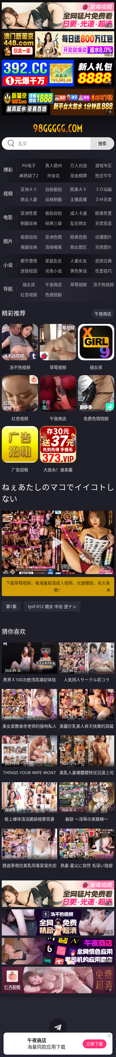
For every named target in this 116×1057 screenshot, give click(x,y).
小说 (8, 265)
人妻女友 (78, 261)
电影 (8, 217)
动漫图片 (103, 237)
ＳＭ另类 (103, 199)
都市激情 (29, 261)
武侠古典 (103, 261)
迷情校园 (29, 271)
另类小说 (53, 271)
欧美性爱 (103, 213)
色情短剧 (53, 294)
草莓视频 (78, 284)
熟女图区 (78, 247)
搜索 (102, 143)
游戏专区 (103, 165)
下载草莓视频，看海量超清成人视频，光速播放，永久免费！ (58, 586)
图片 (8, 241)
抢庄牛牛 (103, 175)
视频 (8, 193)
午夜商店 (53, 284)
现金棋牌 (78, 175)
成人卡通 (78, 213)
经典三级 (53, 223)
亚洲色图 (53, 237)
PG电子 (29, 165)
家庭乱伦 (53, 261)
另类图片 (103, 247)
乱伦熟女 (78, 223)
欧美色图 (78, 237)
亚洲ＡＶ (29, 189)
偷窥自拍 (29, 237)
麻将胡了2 (28, 175)
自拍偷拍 (53, 189)
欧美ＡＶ (78, 189)
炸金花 (53, 175)
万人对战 (78, 165)
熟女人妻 (29, 199)
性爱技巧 (103, 271)
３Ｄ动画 (103, 189)
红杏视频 (29, 294)
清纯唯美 (53, 247)
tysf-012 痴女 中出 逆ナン (52, 606)
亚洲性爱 (29, 213)
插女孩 (29, 284)
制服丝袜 (29, 223)
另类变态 (103, 223)
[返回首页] (108, 1045)
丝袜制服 (53, 199)
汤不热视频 (103, 284)
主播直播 (78, 199)
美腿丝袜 (29, 247)
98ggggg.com (58, 128)
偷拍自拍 (53, 213)
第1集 (11, 606)
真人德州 (53, 165)
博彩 (8, 169)
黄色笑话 (78, 271)
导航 (8, 289)
